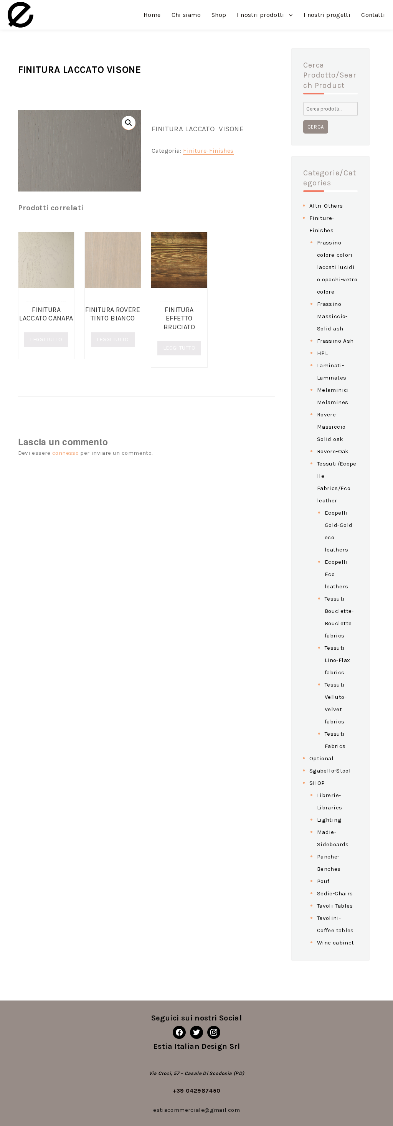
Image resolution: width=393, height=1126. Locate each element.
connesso (65, 452)
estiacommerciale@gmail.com (196, 1109)
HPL (322, 353)
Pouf (323, 881)
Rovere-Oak (333, 451)
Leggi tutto (46, 339)
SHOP (317, 782)
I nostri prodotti (260, 14)
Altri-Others (326, 205)
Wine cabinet (335, 942)
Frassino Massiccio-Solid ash (332, 316)
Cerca (315, 127)
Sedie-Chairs (335, 893)
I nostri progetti (327, 14)
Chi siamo (186, 14)
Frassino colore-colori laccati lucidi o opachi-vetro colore (337, 267)
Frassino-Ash (335, 340)
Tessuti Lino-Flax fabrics (337, 660)
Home (152, 14)
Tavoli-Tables (335, 905)
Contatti (373, 14)
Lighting (329, 819)
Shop (218, 14)
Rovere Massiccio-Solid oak (332, 426)
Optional (321, 758)
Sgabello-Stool (330, 770)
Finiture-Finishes (208, 150)
